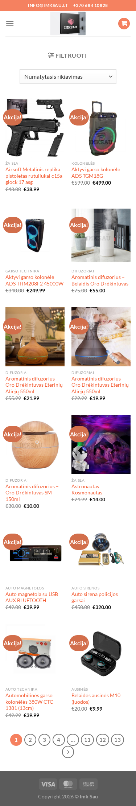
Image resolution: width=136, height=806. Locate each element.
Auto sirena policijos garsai (94, 597)
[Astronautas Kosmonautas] (101, 444)
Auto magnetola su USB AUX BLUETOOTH (31, 597)
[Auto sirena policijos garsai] (101, 552)
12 (102, 739)
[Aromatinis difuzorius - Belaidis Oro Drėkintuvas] (101, 235)
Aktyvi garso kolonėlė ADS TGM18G (95, 172)
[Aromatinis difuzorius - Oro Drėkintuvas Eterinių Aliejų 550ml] (35, 336)
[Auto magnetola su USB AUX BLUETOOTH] (35, 552)
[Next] (68, 752)
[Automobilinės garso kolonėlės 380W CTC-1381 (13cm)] (35, 653)
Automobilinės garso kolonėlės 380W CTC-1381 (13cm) (30, 701)
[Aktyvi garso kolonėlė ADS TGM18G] (101, 127)
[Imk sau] (68, 23)
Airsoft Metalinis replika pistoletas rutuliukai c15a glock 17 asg (33, 175)
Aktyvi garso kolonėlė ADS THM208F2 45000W (34, 280)
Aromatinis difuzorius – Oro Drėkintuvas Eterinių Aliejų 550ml (34, 385)
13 (117, 739)
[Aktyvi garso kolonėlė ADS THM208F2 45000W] (35, 235)
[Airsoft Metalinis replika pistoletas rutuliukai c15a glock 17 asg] (35, 127)
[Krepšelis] (124, 24)
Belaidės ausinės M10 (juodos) (95, 698)
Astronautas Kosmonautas (86, 490)
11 (87, 739)
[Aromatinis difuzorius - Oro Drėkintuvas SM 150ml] (35, 444)
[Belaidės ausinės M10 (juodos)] (101, 653)
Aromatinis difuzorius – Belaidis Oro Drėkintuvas (99, 280)
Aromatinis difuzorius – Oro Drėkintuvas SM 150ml (32, 493)
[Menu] (9, 23)
